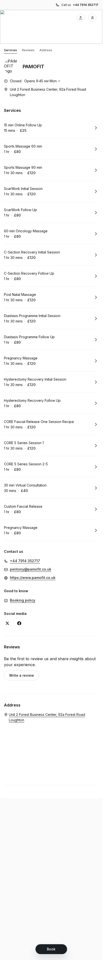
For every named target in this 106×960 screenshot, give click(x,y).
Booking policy (22, 600)
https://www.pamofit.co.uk (32, 577)
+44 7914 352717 (85, 5)
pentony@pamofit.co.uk (30, 569)
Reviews (28, 50)
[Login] (92, 18)
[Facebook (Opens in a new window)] (19, 623)
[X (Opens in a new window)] (7, 623)
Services (10, 50)
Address (45, 50)
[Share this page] (81, 18)
